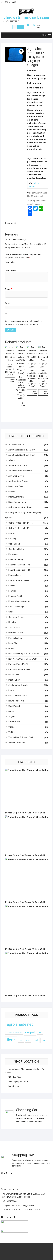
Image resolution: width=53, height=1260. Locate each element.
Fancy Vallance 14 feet (18, 580)
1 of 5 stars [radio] (6, 265)
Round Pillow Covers (17, 695)
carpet (30, 204)
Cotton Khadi (14, 544)
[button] (21, 51)
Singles (11, 716)
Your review (11, 270)
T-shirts (11, 732)
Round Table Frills (16, 701)
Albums (11, 460)
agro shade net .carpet (14, 1033)
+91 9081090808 (10, 1201)
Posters (11, 690)
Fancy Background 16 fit (19, 570)
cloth (40, 1033)
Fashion (11, 585)
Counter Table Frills (17, 549)
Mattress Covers (15, 632)
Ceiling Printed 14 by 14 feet (20, 523)
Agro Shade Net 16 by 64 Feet (21, 455)
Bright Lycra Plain (16, 497)
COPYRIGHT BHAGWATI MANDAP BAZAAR (21, 1210)
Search (20, 27)
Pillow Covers (14, 674)
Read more (12, 381)
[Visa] (14, 1179)
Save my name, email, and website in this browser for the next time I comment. (23, 323)
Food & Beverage (16, 606)
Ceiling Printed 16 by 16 (18, 528)
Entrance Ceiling (15, 559)
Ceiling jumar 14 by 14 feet (20, 507)
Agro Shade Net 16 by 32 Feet (21, 450)
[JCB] (45, 1179)
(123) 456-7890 (14, 1077)
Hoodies (12, 622)
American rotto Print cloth (20, 471)
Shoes (11, 711)
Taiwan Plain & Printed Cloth (20, 737)
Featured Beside (15, 596)
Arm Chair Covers (16, 476)
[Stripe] (40, 1179)
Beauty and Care (15, 486)
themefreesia (13, 1086)
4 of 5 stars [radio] (14, 265)
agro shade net (39, 200)
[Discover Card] (30, 1179)
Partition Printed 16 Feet (19, 669)
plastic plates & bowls (18, 685)
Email (8, 303)
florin (36, 204)
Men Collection (15, 638)
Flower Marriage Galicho (19, 601)
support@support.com (17, 1081)
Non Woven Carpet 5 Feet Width (22, 659)
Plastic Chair (14, 680)
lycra (21, 1041)
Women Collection (16, 742)
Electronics (13, 554)
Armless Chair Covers (18, 481)
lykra (28, 1041)
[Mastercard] (8, 1179)
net (44, 1040)
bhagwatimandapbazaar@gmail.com (19, 1205)
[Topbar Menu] (50, 3)
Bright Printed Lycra (17, 502)
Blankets (12, 491)
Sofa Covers (14, 722)
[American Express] (3, 1179)
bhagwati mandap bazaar (26, 17)
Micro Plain (13, 643)
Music (11, 648)
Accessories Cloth (16, 444)
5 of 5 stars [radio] (16, 265)
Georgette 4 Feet (16, 617)
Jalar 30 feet (14, 627)
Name (8, 289)
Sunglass (12, 727)
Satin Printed (14, 706)
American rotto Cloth (17, 465)
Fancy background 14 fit (19, 565)
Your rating (10, 262)
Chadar (11, 533)
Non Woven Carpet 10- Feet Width (23, 653)
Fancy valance (14, 575)
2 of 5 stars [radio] (9, 265)
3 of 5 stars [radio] (11, 265)
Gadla (10, 612)
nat (40, 204)
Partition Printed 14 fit (18, 664)
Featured (12, 591)
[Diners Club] (24, 1179)
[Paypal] (19, 1179)
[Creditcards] (35, 1179)
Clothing (12, 538)
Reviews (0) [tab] (10, 223)
